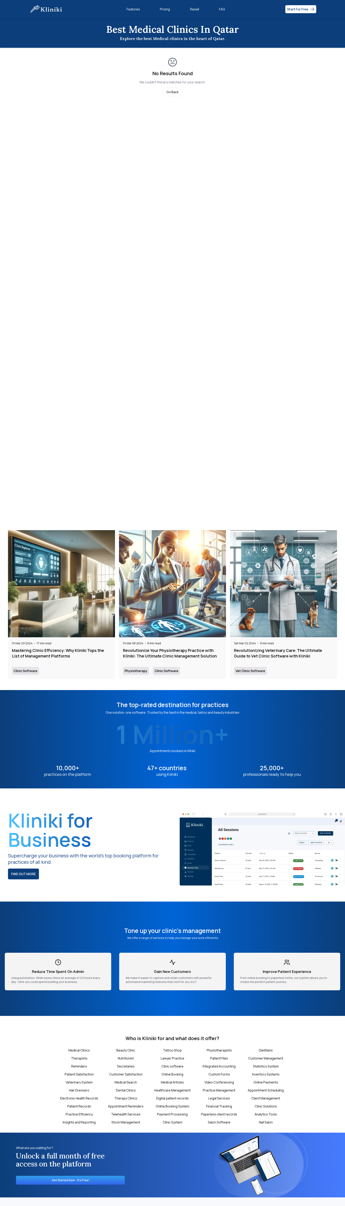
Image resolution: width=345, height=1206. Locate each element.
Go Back (173, 92)
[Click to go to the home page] (47, 9)
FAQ (222, 9)
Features (133, 9)
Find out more (23, 874)
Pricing (165, 9)
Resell (194, 9)
